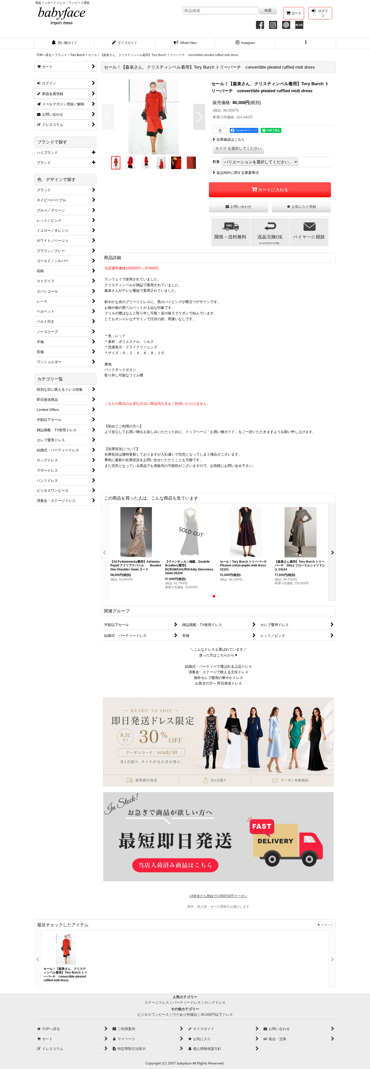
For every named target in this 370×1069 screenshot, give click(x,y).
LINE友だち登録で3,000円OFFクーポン (218, 896)
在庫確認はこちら (230, 139)
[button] (306, 43)
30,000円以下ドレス (217, 1014)
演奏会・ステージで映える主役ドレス (218, 672)
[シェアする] (220, 130)
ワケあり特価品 (184, 1014)
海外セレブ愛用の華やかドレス (218, 678)
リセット (327, 925)
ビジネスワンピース (153, 1014)
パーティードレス (187, 1002)
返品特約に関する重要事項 (237, 173)
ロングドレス (215, 1002)
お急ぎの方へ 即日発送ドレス (218, 683)
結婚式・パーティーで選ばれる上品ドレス (218, 666)
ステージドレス (156, 1002)
